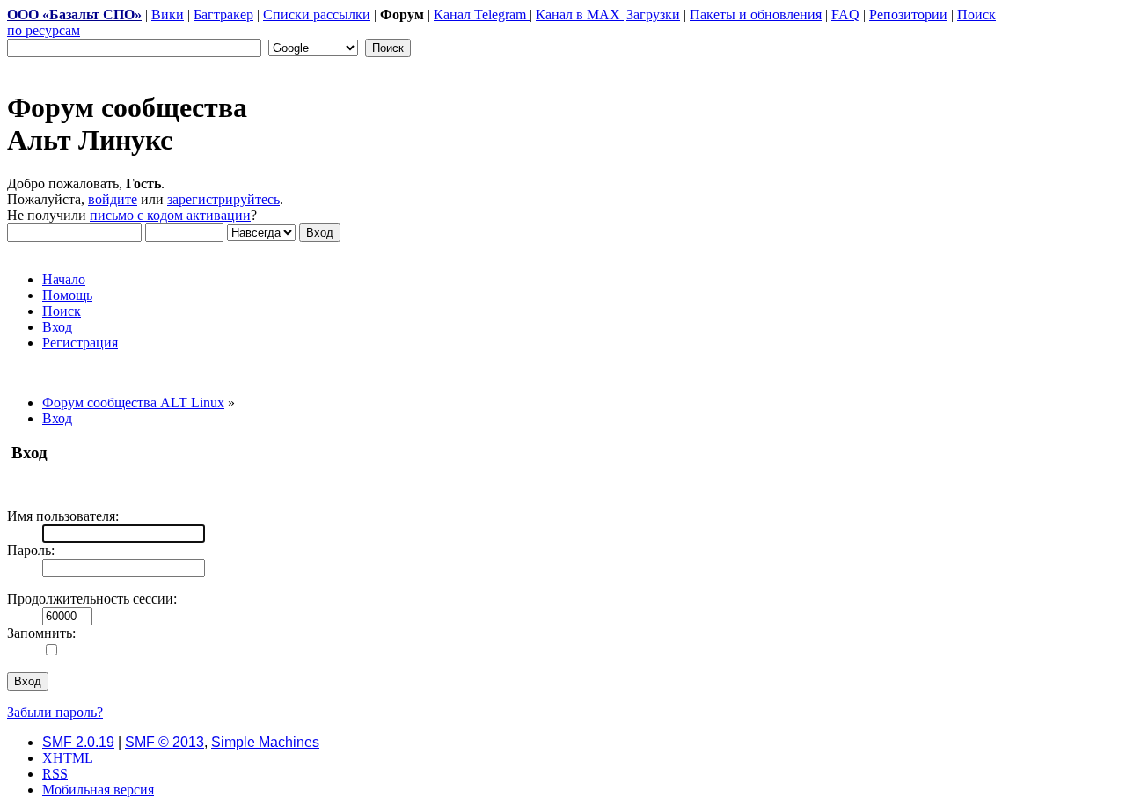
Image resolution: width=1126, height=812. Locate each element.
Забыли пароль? (55, 712)
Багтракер (223, 14)
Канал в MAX (580, 14)
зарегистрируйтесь (223, 199)
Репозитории (908, 14)
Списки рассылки (316, 14)
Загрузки (653, 14)
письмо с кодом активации (170, 215)
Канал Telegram (482, 14)
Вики (167, 14)
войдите (112, 199)
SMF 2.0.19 (78, 742)
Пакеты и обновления (756, 14)
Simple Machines (265, 742)
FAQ (845, 14)
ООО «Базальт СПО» (74, 14)
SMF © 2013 (164, 742)
